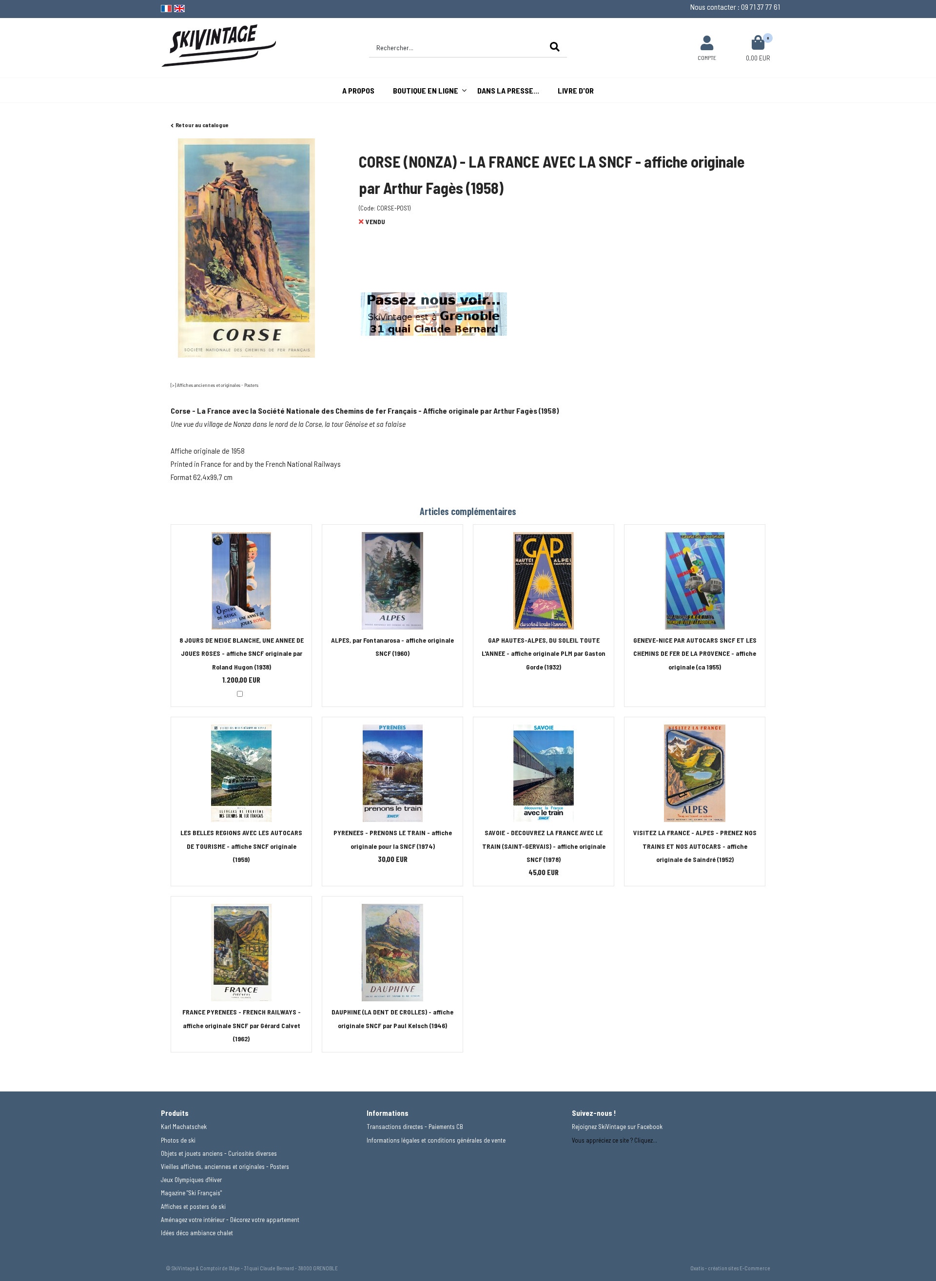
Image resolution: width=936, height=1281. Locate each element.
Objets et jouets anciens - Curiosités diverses (219, 1153)
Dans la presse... (508, 90)
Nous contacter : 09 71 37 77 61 (735, 6)
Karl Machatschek (184, 1126)
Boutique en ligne (425, 90)
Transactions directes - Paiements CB (415, 1126)
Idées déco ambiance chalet (197, 1233)
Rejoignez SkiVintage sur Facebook (617, 1126)
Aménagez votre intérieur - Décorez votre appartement (230, 1220)
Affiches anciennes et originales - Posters (217, 385)
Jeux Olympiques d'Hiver (191, 1180)
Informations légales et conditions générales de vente (436, 1140)
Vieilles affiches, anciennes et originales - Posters (225, 1166)
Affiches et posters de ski (193, 1206)
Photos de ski (178, 1140)
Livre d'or (576, 90)
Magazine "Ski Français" (191, 1193)
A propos (358, 90)
